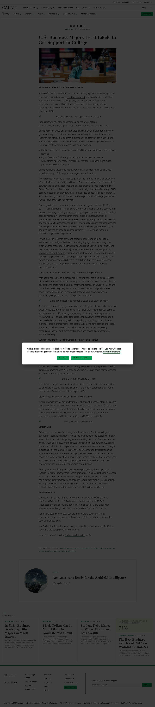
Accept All (63, 358)
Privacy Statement (111, 351)
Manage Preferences (82, 358)
